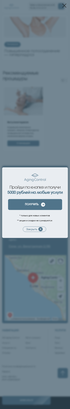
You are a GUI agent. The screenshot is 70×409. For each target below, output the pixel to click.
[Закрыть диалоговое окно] (64, 5)
